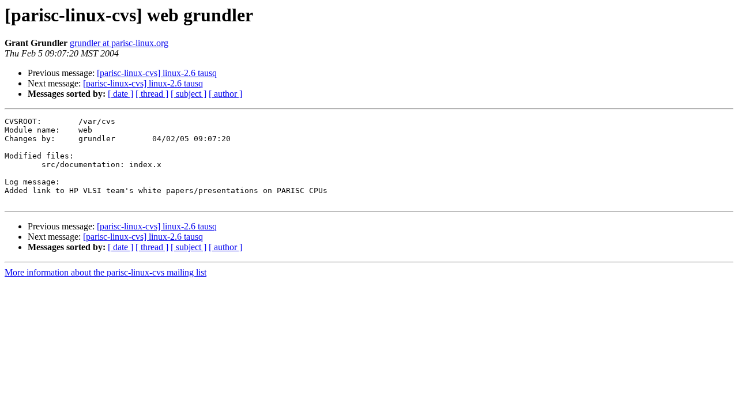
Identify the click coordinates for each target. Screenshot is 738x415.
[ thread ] (151, 94)
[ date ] (120, 94)
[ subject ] (188, 94)
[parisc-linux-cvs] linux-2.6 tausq (157, 73)
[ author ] (225, 94)
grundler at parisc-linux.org (119, 43)
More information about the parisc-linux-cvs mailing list (105, 272)
